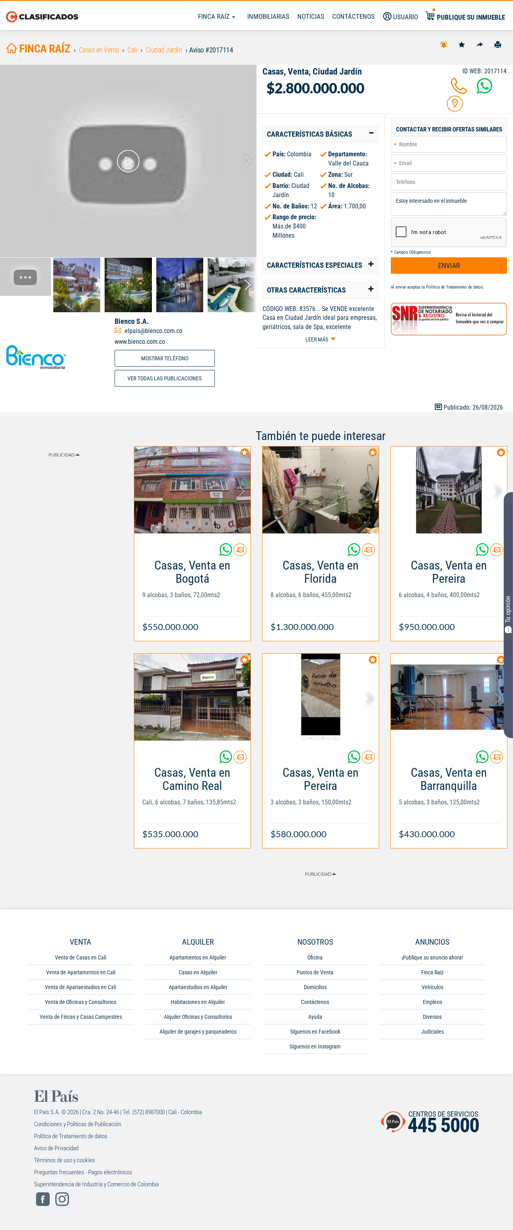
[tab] (320, 134)
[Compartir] (480, 44)
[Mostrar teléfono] (459, 91)
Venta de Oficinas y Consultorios (80, 1002)
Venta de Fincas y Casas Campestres (81, 1017)
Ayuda (315, 1017)
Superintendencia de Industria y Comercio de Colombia (96, 1184)
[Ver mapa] (455, 108)
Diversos (432, 1017)
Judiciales (432, 1031)
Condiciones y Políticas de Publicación (77, 1124)
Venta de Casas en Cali (80, 957)
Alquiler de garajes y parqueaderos (198, 1031)
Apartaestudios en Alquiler (198, 987)
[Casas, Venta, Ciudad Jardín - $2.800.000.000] (128, 161)
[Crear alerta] (443, 44)
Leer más (316, 339)
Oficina (315, 957)
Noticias (310, 16)
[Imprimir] (498, 44)
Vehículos (432, 987)
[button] (320, 134)
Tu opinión (508, 609)
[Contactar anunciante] (240, 553)
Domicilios (315, 987)
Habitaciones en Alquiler (198, 1002)
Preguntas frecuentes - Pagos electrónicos (83, 1172)
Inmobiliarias (268, 16)
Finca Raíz (214, 16)
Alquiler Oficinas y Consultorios (198, 1017)
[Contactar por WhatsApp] (485, 91)
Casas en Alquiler (198, 972)
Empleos (432, 1002)
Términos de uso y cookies (64, 1160)
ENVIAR (449, 265)
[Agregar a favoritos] (461, 44)
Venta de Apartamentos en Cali (80, 972)
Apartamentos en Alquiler (198, 957)
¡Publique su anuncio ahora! (432, 957)
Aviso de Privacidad (56, 1148)
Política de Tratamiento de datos (454, 287)
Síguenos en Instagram (315, 1046)
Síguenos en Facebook (315, 1031)
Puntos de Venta (315, 972)
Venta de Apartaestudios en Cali (80, 987)
